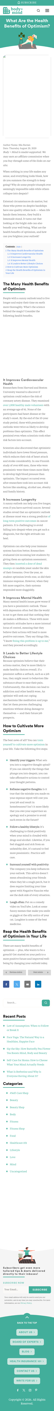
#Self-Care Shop (19, 1093)
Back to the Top (27, 1323)
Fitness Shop (17, 1129)
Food (13, 1136)
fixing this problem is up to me (30, 641)
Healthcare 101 (18, 1143)
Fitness (14, 1122)
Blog (25, 1351)
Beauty (14, 1100)
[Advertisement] (27, 350)
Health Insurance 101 (25, 1361)
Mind (13, 1164)
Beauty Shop (17, 1107)
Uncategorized (18, 1171)
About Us (25, 1332)
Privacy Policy (26, 1303)
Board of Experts (26, 1342)
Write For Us (25, 1380)
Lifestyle (15, 1150)
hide (19, 247)
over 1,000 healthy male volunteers (23, 405)
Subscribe (28, 3)
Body (13, 1114)
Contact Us (25, 1371)
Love (12, 1157)
